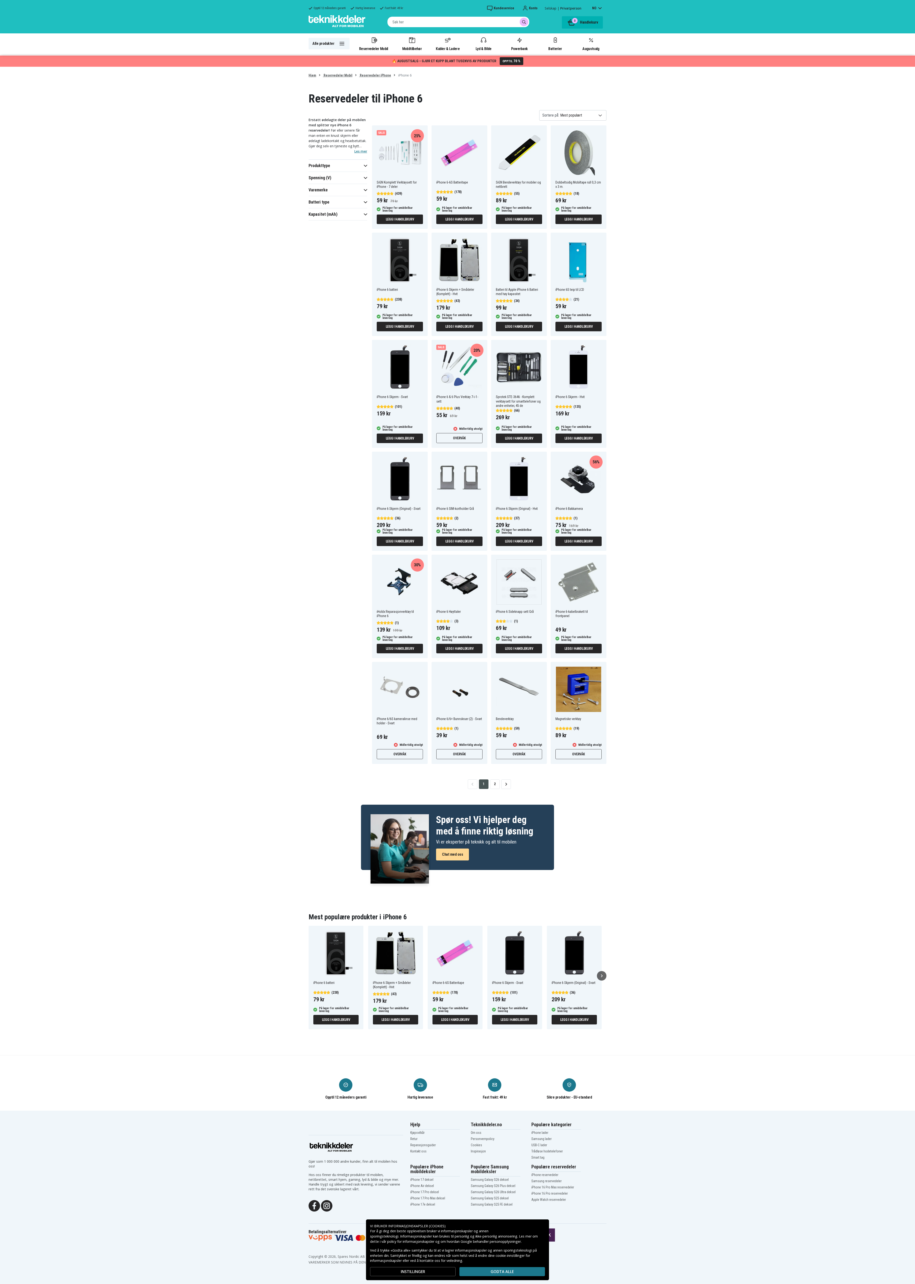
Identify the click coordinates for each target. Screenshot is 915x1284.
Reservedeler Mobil (373, 48)
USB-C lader (539, 1145)
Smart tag (537, 1157)
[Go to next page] (506, 784)
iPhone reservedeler (544, 1175)
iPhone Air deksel (422, 1186)
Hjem (312, 75)
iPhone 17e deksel (422, 1204)
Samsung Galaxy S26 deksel (490, 1180)
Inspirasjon (478, 1151)
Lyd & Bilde (483, 48)
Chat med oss (452, 854)
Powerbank (519, 48)
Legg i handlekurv (400, 219)
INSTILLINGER (413, 1271)
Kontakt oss (418, 1151)
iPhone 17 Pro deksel (424, 1192)
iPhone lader (539, 1133)
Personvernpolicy (482, 1139)
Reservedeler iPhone (375, 75)
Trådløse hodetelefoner (547, 1151)
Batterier (555, 48)
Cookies (476, 1145)
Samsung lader (541, 1139)
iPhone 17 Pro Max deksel (427, 1198)
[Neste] (601, 976)
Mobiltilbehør (412, 48)
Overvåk (459, 438)
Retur (413, 1139)
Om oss (476, 1133)
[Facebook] (314, 1205)
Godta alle (502, 1271)
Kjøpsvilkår (417, 1133)
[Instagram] (326, 1205)
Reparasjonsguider (423, 1145)
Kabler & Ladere (448, 48)
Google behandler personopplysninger (491, 1241)
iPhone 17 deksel (421, 1180)
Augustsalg (590, 48)
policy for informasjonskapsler (410, 1241)
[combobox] (458, 22)
